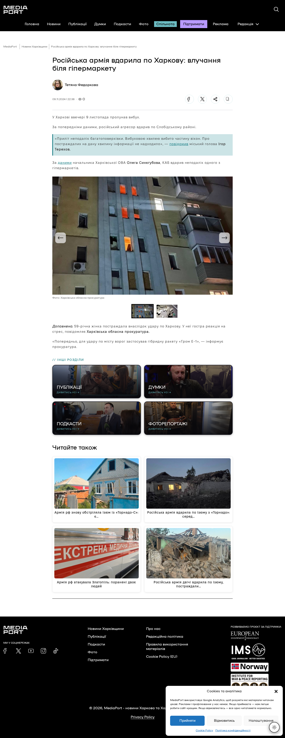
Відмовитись (224, 720)
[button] (276, 691)
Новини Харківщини (34, 46)
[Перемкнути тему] (274, 727)
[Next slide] (224, 237)
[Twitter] (202, 99)
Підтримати (193, 24)
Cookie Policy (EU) (161, 656)
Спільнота (165, 24)
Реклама (220, 24)
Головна (32, 24)
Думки (100, 24)
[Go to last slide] (60, 237)
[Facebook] (189, 99)
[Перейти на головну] (15, 9)
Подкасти (122, 24)
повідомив (178, 144)
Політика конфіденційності (232, 730)
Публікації (77, 24)
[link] (6, 650)
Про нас (153, 629)
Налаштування (261, 720)
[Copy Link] (228, 99)
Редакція (245, 24)
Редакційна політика (164, 636)
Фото (144, 24)
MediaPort (10, 46)
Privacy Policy (143, 717)
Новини (54, 24)
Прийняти (187, 720)
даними (65, 162)
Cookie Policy (204, 730)
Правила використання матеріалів (167, 647)
